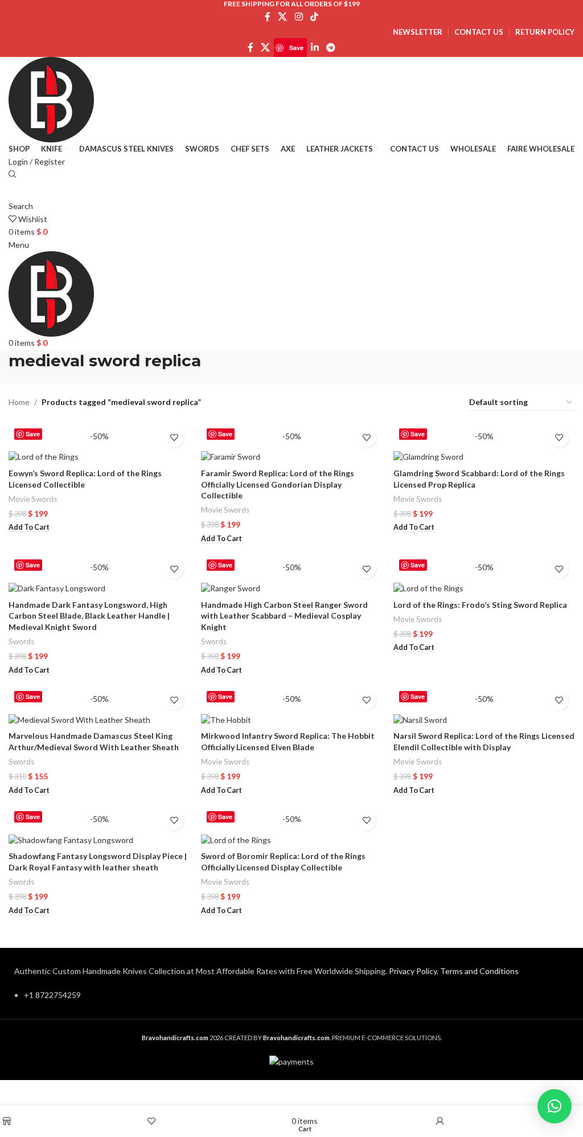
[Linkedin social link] (314, 47)
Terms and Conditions (479, 971)
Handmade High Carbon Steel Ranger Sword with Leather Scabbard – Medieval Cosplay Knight (284, 616)
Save (296, 47)
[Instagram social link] (298, 16)
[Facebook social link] (267, 16)
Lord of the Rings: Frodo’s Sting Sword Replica (480, 605)
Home (19, 402)
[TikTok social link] (314, 16)
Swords (21, 641)
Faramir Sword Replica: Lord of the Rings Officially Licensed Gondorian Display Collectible (277, 484)
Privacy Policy (413, 971)
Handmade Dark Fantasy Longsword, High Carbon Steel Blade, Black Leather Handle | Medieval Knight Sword (89, 616)
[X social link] (282, 16)
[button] (29, 527)
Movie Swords (33, 499)
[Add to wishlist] (174, 438)
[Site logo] (51, 99)
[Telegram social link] (330, 47)
